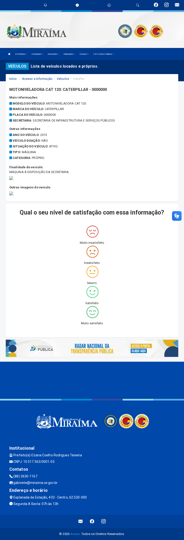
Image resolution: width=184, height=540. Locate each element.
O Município (37, 54)
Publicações (68, 54)
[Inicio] (9, 54)
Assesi (75, 534)
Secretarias (53, 54)
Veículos (63, 79)
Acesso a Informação (37, 79)
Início (13, 79)
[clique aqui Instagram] (103, 521)
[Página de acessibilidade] (109, 5)
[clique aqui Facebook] (92, 521)
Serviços (83, 54)
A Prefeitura (20, 54)
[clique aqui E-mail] (80, 521)
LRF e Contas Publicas (102, 54)
